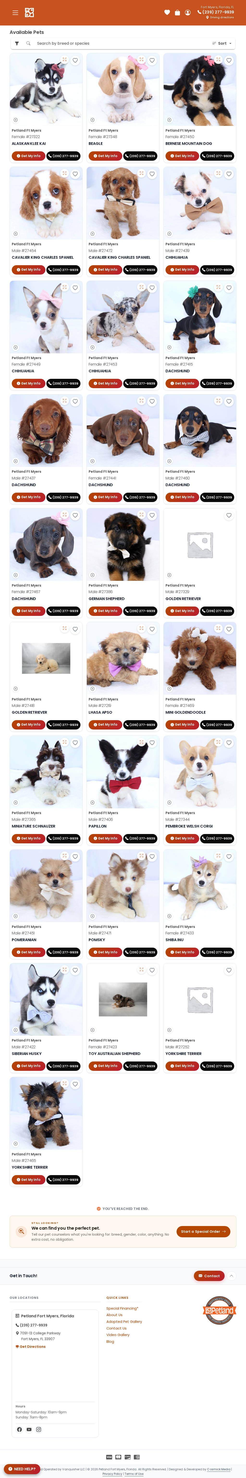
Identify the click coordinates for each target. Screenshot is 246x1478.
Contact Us (116, 1328)
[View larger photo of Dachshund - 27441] (141, 400)
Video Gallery (117, 1334)
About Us (114, 1314)
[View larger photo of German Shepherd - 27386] (141, 514)
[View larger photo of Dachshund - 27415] (218, 287)
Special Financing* (122, 1308)
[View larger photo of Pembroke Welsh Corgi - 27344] (218, 742)
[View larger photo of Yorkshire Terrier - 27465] (64, 1083)
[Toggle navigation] (15, 13)
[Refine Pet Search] (17, 43)
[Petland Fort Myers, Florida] (29, 12)
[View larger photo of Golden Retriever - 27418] (64, 628)
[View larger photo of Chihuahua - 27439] (218, 173)
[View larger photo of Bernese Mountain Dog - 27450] (218, 59)
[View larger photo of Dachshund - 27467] (64, 514)
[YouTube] (29, 1430)
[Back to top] (231, 1276)
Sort (222, 43)
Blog (110, 1341)
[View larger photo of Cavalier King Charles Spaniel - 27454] (64, 173)
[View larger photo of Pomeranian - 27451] (64, 856)
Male (24, 250)
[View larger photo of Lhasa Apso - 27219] (141, 628)
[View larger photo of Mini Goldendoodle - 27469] (218, 628)
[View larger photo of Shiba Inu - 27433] (218, 856)
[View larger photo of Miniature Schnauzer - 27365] (64, 742)
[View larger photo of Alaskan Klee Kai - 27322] (64, 59)
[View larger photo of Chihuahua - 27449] (64, 287)
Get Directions (32, 1346)
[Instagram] (39, 1430)
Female (26, 137)
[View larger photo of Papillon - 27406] (141, 742)
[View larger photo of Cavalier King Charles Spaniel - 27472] (141, 173)
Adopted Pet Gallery (124, 1321)
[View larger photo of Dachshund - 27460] (218, 400)
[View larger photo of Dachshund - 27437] (64, 400)
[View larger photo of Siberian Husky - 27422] (64, 969)
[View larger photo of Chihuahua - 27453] (141, 287)
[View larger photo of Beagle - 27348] (141, 59)
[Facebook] (19, 1430)
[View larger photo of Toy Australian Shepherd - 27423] (141, 969)
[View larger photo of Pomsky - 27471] (141, 856)
